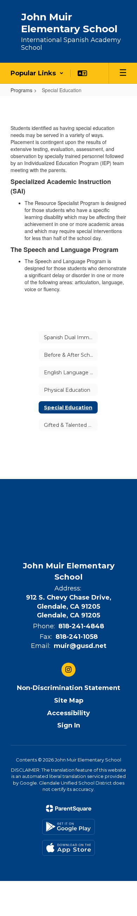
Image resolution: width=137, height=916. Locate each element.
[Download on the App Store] (68, 848)
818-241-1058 (77, 637)
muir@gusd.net (80, 646)
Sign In (68, 725)
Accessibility (68, 713)
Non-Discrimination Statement (68, 688)
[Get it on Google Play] (68, 827)
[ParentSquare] (68, 808)
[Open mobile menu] (123, 73)
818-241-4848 (81, 626)
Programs (21, 90)
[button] (37, 73)
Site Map (68, 700)
